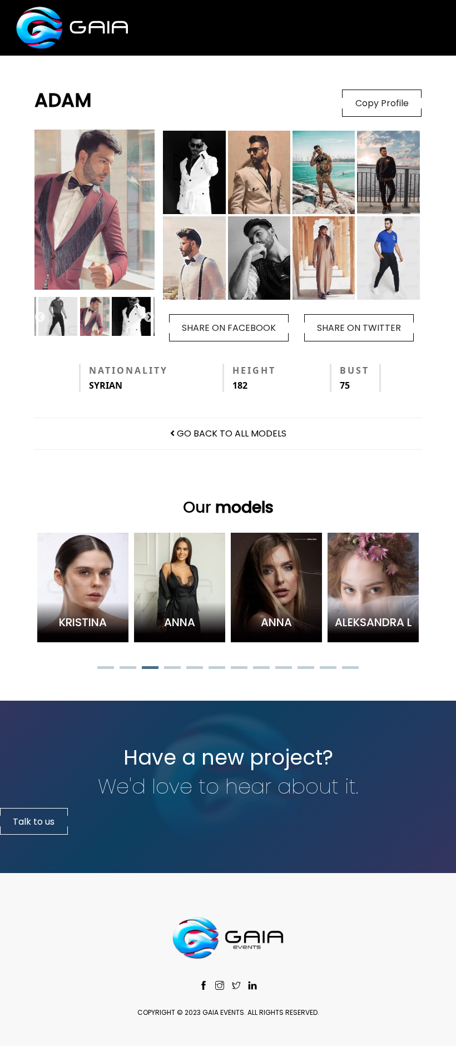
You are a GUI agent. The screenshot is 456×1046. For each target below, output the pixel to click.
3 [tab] (150, 669)
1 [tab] (105, 669)
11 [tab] (328, 669)
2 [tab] (128, 669)
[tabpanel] (82, 587)
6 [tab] (217, 669)
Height (254, 370)
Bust (354, 370)
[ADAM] (94, 210)
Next (149, 317)
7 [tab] (239, 669)
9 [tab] (283, 669)
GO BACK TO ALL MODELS (230, 433)
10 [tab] (306, 669)
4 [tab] (172, 669)
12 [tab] (350, 669)
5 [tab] (194, 669)
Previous (40, 317)
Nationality (128, 370)
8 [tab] (261, 669)
